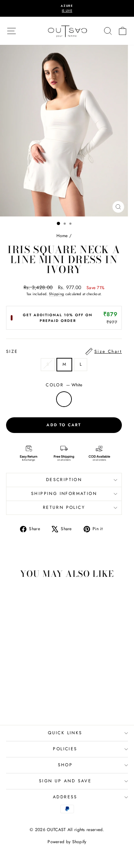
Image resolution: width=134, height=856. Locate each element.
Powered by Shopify (67, 842)
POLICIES (65, 749)
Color (64, 385)
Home (62, 236)
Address (65, 797)
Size (64, 351)
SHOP (65, 765)
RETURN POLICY (64, 507)
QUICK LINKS (65, 733)
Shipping (56, 294)
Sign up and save (65, 781)
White (64, 399)
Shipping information (64, 493)
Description (64, 479)
